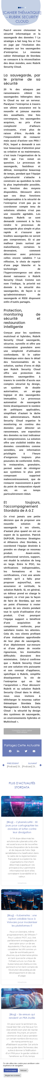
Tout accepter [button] (10, 1070)
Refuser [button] (24, 1070)
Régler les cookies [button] (12, 1075)
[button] (10, 751)
